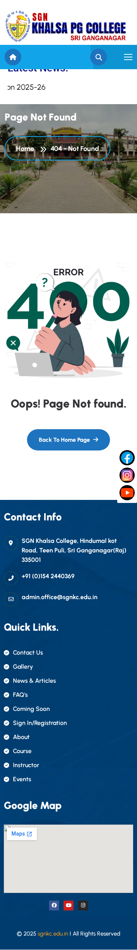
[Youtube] (68, 905)
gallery (23, 666)
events (22, 779)
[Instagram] (83, 905)
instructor (26, 765)
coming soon (31, 708)
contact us (28, 652)
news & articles (34, 680)
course (22, 751)
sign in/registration (40, 722)
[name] (65, 26)
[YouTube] (127, 492)
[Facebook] (54, 905)
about (21, 737)
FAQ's (20, 694)
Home (26, 148)
